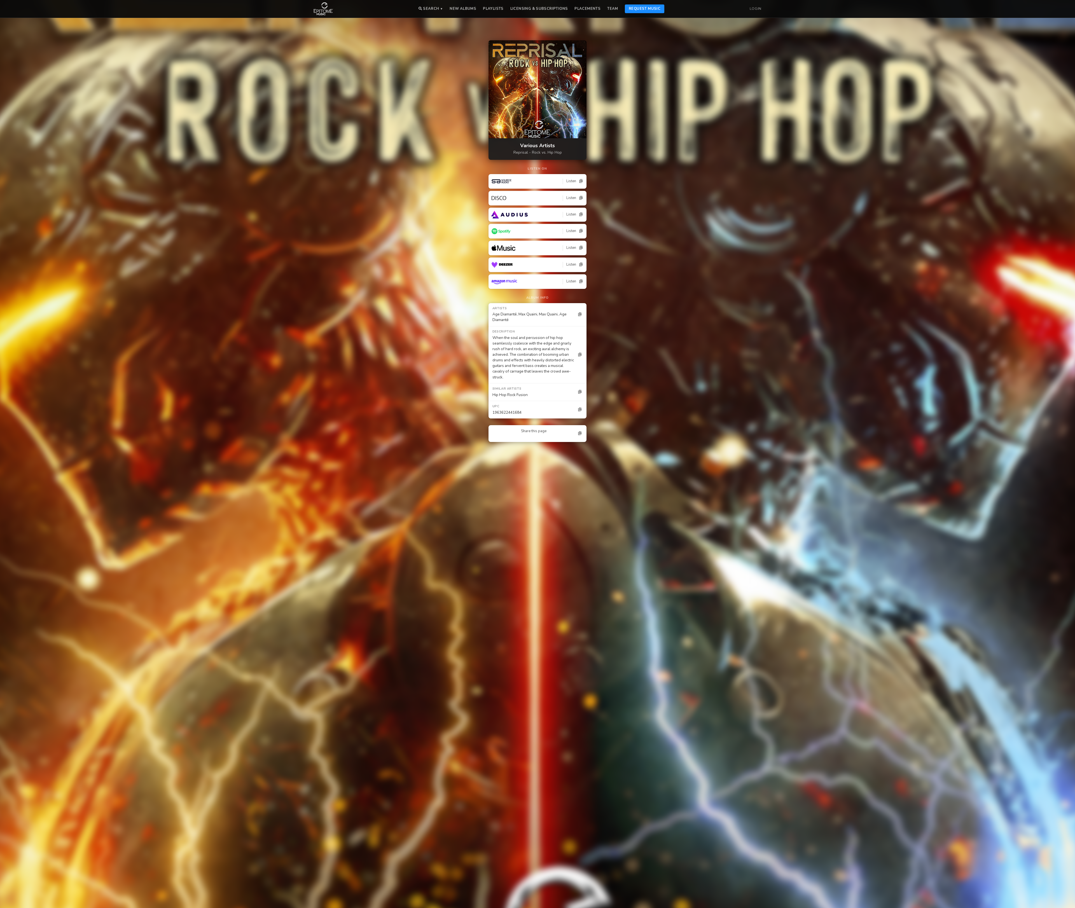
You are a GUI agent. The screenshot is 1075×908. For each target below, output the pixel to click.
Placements (587, 8)
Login (755, 8)
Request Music (644, 8)
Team (612, 8)
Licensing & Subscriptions (539, 8)
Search (432, 8)
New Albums (463, 8)
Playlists (493, 8)
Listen (571, 181)
